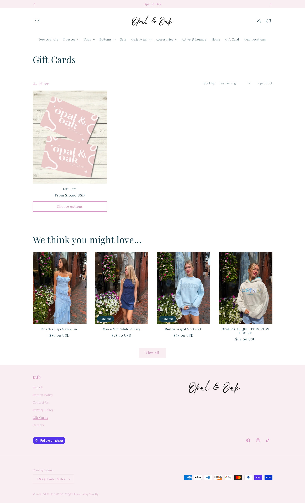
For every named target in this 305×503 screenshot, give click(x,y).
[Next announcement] (271, 4)
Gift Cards (40, 417)
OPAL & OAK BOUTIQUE (58, 494)
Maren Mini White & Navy (121, 329)
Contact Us (41, 402)
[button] (37, 21)
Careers (38, 425)
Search (38, 387)
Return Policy (43, 395)
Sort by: (209, 83)
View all (152, 352)
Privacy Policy (43, 410)
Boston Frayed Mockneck (183, 329)
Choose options (70, 206)
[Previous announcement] (34, 4)
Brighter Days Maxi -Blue (59, 329)
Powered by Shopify (86, 494)
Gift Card (70, 189)
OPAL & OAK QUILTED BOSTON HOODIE (245, 331)
